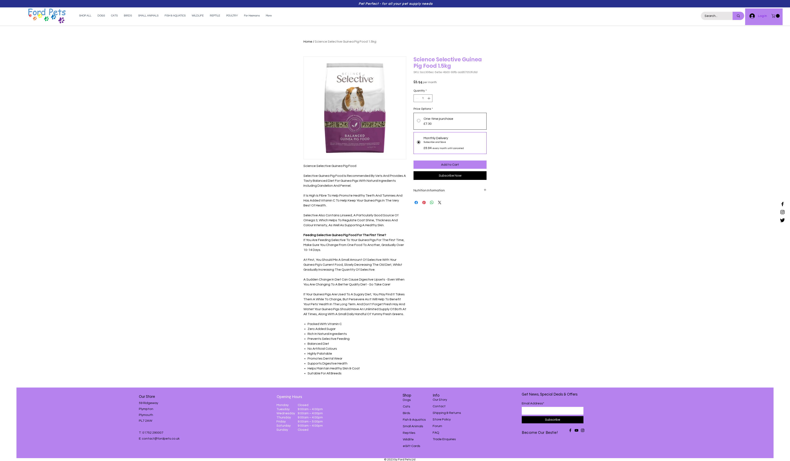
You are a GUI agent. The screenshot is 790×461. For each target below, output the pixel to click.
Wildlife (408, 439)
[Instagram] (782, 212)
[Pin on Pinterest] (424, 202)
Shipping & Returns (447, 412)
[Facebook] (782, 204)
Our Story (440, 399)
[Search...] (738, 16)
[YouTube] (576, 430)
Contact (439, 406)
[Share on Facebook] (416, 202)
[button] (776, 16)
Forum (437, 426)
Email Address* (533, 403)
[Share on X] (439, 202)
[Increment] (429, 98)
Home (307, 41)
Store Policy (442, 419)
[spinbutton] (423, 98)
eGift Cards (411, 446)
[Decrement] (416, 98)
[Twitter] (782, 220)
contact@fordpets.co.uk (161, 438)
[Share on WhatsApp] (431, 202)
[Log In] (750, 16)
